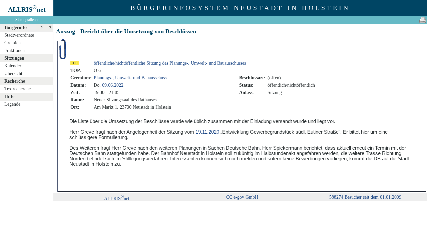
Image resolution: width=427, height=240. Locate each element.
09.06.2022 (112, 85)
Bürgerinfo (16, 27)
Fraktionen (14, 50)
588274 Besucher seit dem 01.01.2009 (365, 197)
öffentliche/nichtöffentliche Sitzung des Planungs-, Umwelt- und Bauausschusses (170, 63)
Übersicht (13, 73)
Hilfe (9, 96)
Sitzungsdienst (26, 19)
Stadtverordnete (19, 35)
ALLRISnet (116, 198)
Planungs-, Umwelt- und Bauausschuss (130, 77)
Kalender (12, 65)
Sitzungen (14, 58)
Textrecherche (17, 88)
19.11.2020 (207, 132)
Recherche (14, 81)
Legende (12, 104)
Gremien (12, 42)
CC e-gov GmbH (242, 197)
